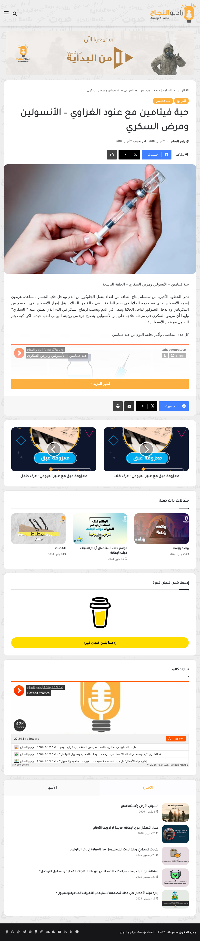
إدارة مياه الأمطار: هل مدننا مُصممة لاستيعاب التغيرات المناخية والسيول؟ (107, 893)
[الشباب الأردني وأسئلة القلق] (175, 812)
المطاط (60, 548)
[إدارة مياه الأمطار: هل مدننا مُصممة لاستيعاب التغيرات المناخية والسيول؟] (175, 899)
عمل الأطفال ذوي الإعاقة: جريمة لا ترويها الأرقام (125, 828)
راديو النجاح (178, 141)
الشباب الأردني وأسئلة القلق (139, 806)
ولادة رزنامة (181, 548)
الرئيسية (180, 90)
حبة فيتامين (163, 101)
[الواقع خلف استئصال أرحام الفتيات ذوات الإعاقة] (100, 528)
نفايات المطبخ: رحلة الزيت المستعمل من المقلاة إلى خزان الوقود (114, 850)
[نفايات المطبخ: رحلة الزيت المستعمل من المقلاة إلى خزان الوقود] (175, 856)
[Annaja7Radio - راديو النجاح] (173, 13)
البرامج (167, 90)
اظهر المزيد (101, 384)
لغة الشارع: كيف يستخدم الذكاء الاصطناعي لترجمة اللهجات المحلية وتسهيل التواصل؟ (98, 871)
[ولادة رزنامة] (161, 528)
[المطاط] (38, 528)
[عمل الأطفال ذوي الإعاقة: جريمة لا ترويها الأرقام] (175, 834)
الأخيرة (148, 787)
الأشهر (52, 787)
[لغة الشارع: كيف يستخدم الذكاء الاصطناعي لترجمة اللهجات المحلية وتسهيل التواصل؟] (175, 877)
